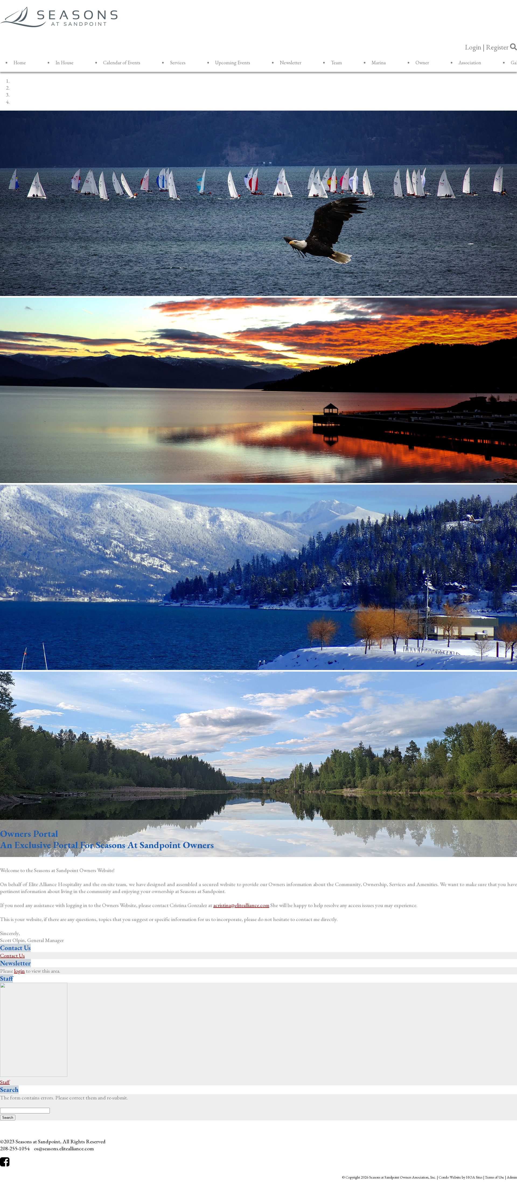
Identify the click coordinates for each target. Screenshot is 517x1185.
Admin (512, 1177)
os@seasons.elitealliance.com (64, 1148)
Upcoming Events (232, 62)
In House (64, 62)
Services (178, 62)
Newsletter (290, 62)
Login (473, 47)
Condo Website (450, 1177)
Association (470, 62)
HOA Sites (474, 1177)
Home (19, 62)
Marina (379, 62)
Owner (422, 62)
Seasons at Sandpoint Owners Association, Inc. (402, 1177)
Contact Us (15, 948)
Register (497, 47)
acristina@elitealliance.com (241, 905)
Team (336, 62)
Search (9, 1089)
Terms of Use (494, 1177)
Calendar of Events (121, 62)
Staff (6, 978)
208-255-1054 (15, 1148)
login (19, 970)
